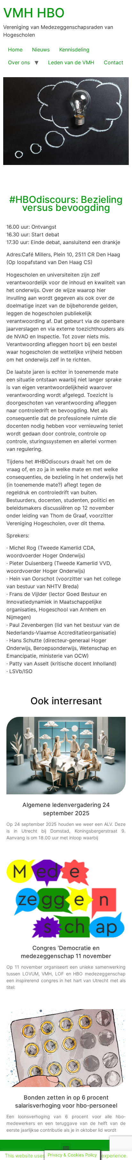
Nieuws (41, 49)
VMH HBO (34, 13)
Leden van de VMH (71, 62)
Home (15, 49)
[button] (66, 1148)
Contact (113, 62)
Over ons (19, 62)
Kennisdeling (74, 49)
